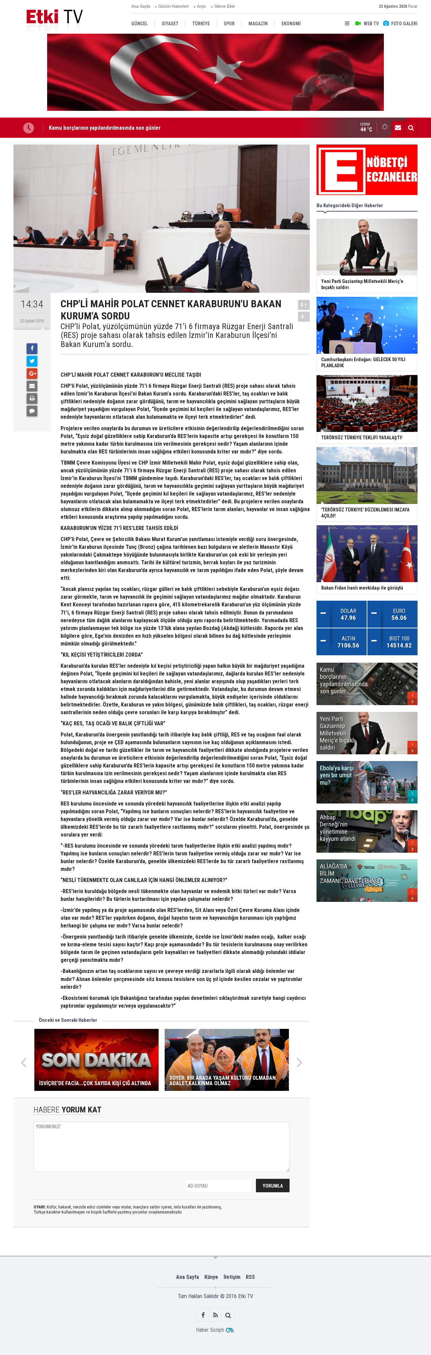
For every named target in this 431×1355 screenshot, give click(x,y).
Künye (211, 1277)
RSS (250, 1277)
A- (304, 316)
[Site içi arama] (410, 127)
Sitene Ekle (224, 6)
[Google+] (32, 373)
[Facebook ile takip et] (203, 1315)
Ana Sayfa (140, 6)
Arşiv (201, 6)
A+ (303, 305)
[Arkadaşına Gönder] (32, 386)
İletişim (232, 1277)
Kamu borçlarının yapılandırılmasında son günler (105, 127)
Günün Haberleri (173, 6)
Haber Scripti (210, 1330)
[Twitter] (32, 361)
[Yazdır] (32, 398)
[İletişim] (398, 127)
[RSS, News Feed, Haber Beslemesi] (215, 1315)
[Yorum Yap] (32, 411)
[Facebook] (32, 348)
